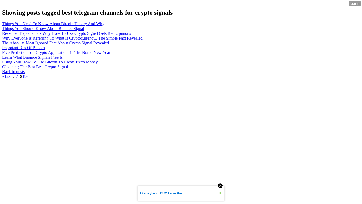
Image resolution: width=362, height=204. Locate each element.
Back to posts (13, 71)
